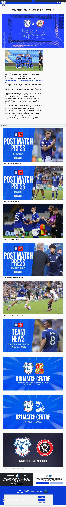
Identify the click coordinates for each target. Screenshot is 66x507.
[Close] (51, 497)
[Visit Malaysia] (20, 491)
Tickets (29, 0)
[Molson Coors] (39, 491)
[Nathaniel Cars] (33, 491)
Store (37, 0)
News (52, 3)
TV (43, 3)
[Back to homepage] (3, 3)
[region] (28, 500)
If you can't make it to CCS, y (12, 80)
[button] (3, 500)
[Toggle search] (62, 3)
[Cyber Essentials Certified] (46, 491)
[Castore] (26, 491)
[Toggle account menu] (64, 3)
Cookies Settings (41, 502)
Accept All (41, 497)
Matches (47, 3)
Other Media (63, 506)
